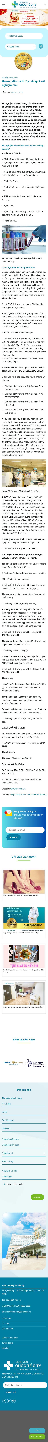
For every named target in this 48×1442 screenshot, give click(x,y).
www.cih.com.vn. (18, 796)
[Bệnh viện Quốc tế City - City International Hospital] (24, 4)
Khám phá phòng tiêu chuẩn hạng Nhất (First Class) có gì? (23, 1014)
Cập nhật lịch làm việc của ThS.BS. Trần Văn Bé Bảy (20, 940)
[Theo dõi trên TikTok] (9, 1408)
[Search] (45, 4)
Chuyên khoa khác (10, 78)
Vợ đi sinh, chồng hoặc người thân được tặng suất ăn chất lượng (23, 978)
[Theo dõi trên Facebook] (4, 1408)
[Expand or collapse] (43, 103)
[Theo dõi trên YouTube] (13, 1408)
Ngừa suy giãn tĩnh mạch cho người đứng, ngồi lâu (20, 903)
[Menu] (3, 4)
